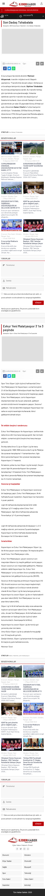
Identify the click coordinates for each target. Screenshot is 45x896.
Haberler (15, 655)
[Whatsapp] (28, 848)
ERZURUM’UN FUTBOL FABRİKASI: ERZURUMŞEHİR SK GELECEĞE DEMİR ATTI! (10, 204)
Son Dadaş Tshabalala (15, 132)
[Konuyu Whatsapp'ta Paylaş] (13, 68)
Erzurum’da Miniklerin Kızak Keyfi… (9, 242)
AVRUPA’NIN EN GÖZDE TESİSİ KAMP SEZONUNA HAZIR (33, 166)
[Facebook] (17, 848)
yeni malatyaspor (24, 655)
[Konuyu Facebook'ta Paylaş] (5, 68)
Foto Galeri (11, 234)
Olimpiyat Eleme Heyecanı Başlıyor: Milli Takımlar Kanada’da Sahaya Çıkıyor (33, 241)
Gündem (10, 159)
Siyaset (25, 159)
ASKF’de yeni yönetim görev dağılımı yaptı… (31, 202)
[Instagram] (24, 848)
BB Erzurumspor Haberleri (18, 26)
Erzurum (4, 159)
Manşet (16, 159)
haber (10, 655)
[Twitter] (20, 848)
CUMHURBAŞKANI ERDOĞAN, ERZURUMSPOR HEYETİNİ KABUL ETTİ (11, 167)
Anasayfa (6, 26)
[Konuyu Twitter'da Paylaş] (9, 68)
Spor (30, 159)
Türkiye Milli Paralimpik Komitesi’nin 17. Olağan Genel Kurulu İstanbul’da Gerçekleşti (32, 761)
